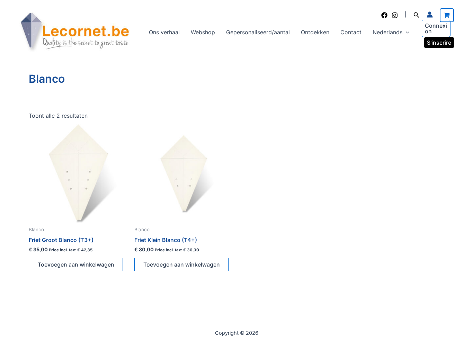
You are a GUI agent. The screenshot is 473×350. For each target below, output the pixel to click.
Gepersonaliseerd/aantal (258, 32)
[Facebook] (384, 15)
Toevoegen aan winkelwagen (76, 264)
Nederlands (387, 32)
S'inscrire (439, 42)
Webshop (203, 32)
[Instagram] (395, 15)
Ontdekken (315, 32)
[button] (416, 15)
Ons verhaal (164, 32)
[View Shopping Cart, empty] (447, 15)
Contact (351, 32)
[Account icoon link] (430, 14)
